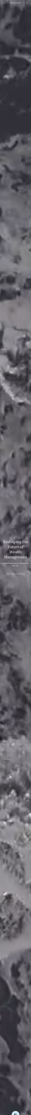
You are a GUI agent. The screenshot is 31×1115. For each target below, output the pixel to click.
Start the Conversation (15, 574)
